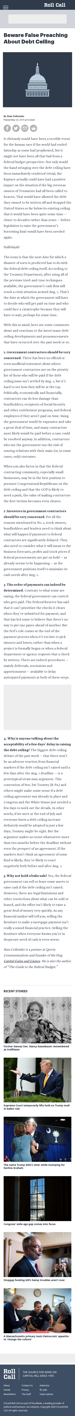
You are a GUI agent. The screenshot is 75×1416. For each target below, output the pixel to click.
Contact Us (27, 1385)
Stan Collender (15, 116)
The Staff (26, 1394)
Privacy (25, 1389)
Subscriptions (46, 1394)
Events (7, 1389)
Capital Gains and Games (22, 961)
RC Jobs (43, 1389)
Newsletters (10, 1394)
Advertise (44, 1385)
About (7, 1385)
